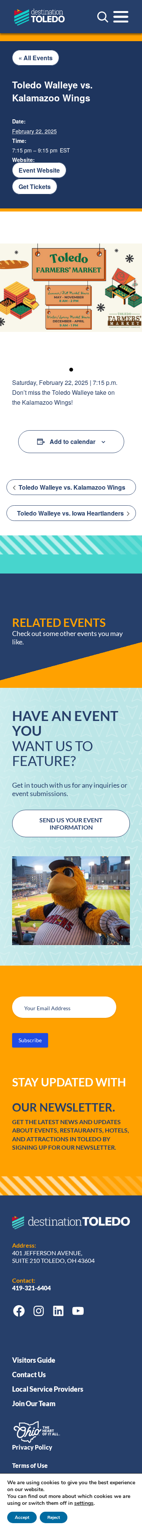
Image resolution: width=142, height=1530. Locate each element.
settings (84, 1503)
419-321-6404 (32, 1287)
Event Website (39, 170)
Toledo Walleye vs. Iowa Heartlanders (71, 513)
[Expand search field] (103, 17)
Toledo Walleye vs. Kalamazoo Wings (71, 487)
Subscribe (30, 1040)
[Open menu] (121, 17)
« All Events (36, 57)
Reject (53, 1517)
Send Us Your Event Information (71, 823)
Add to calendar (72, 441)
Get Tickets (35, 186)
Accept (22, 1517)
